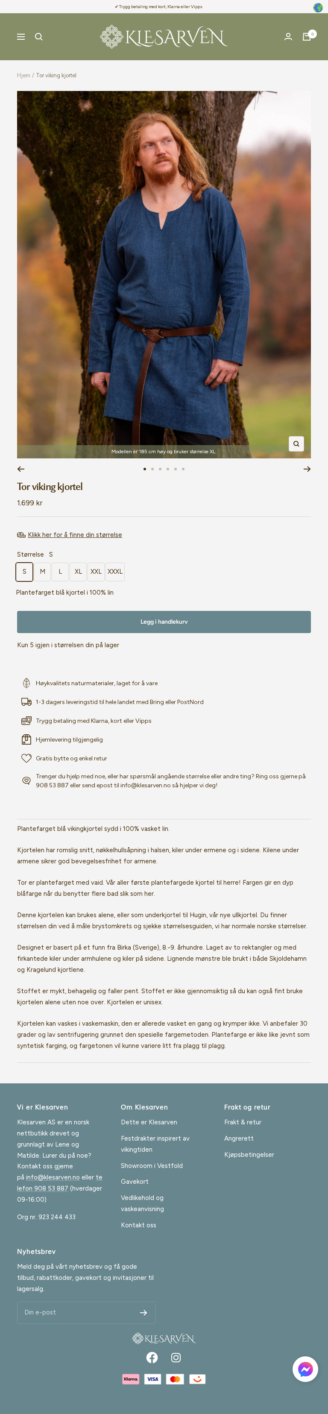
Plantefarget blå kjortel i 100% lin (65, 592)
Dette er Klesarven (149, 1122)
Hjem (23, 75)
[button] (305, 1371)
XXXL (115, 571)
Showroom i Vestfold (152, 1166)
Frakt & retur (242, 1122)
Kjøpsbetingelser (249, 1155)
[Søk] (39, 37)
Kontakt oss (138, 1225)
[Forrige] (20, 469)
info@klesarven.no (53, 1177)
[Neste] (307, 469)
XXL (96, 571)
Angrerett (239, 1138)
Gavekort (135, 1181)
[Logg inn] (288, 36)
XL (78, 571)
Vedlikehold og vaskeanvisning (142, 1203)
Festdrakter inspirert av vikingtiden (155, 1144)
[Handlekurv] (306, 37)
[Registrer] (143, 1313)
